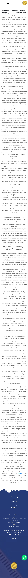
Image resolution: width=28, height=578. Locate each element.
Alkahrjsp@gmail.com (14, 526)
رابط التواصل (14, 501)
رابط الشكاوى (14, 505)
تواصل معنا (14, 507)
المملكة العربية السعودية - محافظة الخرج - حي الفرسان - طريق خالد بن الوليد (14, 531)
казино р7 (20, 473)
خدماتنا (14, 510)
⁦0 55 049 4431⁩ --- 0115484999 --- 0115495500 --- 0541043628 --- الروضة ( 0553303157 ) (14, 520)
